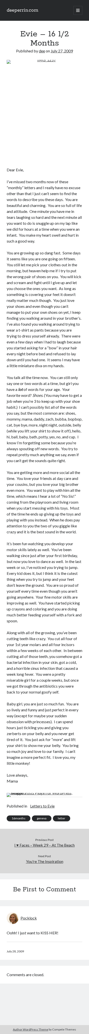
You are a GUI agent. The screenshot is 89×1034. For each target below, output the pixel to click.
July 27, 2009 (62, 50)
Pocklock (29, 918)
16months (18, 818)
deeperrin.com (22, 10)
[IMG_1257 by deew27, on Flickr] (45, 110)
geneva (41, 818)
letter (61, 818)
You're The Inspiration (44, 861)
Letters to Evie (42, 806)
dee (42, 50)
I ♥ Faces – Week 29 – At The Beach (44, 845)
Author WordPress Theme (30, 1029)
